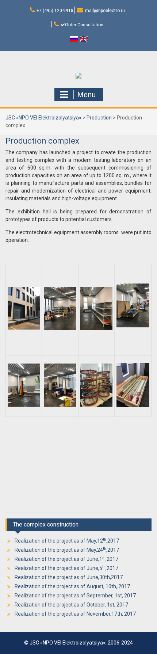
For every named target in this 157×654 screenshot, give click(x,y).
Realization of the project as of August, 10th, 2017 (72, 586)
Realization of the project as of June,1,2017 (66, 559)
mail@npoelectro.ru (105, 10)
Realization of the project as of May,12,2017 (67, 541)
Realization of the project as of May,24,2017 (67, 550)
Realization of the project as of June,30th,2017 (69, 577)
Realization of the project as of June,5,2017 (66, 568)
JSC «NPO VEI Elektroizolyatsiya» (43, 118)
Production (99, 118)
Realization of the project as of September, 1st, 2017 (75, 595)
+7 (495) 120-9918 (55, 10)
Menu (86, 95)
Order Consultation (84, 24)
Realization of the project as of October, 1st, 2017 (71, 605)
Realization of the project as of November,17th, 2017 (75, 614)
